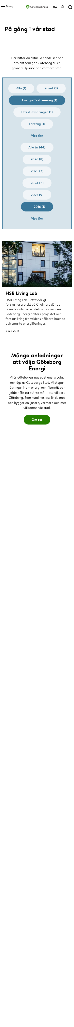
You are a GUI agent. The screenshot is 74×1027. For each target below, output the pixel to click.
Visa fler (37, 135)
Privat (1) (51, 88)
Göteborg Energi (37, 5)
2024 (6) (37, 183)
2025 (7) (37, 171)
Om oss (37, 419)
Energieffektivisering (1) (39, 100)
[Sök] (70, 7)
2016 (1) (39, 206)
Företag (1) (37, 123)
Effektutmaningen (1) (37, 112)
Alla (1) (21, 88)
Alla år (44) (37, 147)
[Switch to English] (55, 7)
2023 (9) (37, 194)
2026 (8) (37, 159)
